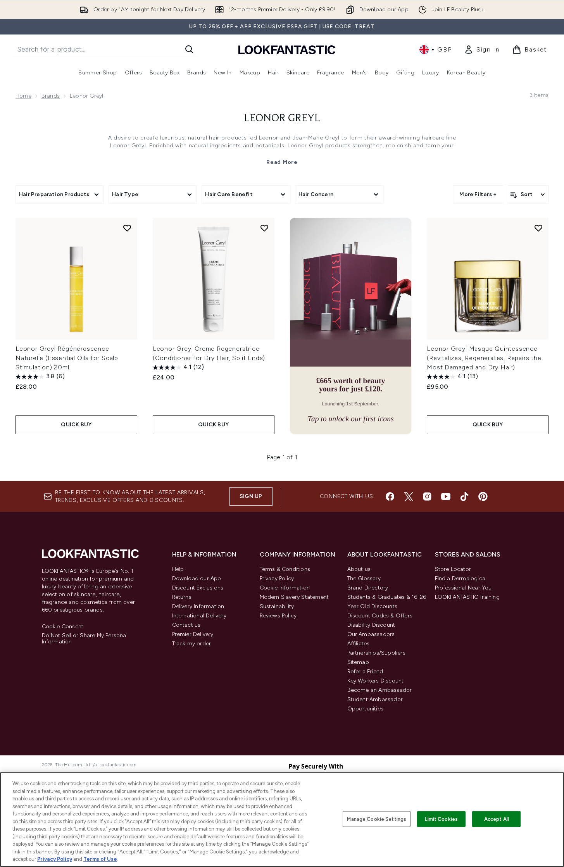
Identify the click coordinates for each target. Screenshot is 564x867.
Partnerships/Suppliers (376, 653)
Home (23, 96)
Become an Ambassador (379, 690)
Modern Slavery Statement (294, 597)
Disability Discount (371, 625)
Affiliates (358, 643)
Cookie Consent (63, 627)
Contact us (186, 625)
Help (178, 569)
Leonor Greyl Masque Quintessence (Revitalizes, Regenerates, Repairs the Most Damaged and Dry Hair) (484, 358)
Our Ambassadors (371, 634)
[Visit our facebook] (390, 496)
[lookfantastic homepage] (286, 49)
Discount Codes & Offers (380, 615)
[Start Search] (189, 49)
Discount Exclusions (198, 587)
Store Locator (453, 569)
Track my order (191, 643)
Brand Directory (367, 587)
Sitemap (358, 662)
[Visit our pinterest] (483, 496)
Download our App (196, 578)
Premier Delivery (193, 634)
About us (359, 569)
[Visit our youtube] (445, 496)
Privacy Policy (277, 578)
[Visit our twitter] (408, 496)
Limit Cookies (441, 819)
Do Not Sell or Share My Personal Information (85, 639)
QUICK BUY (76, 424)
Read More (281, 162)
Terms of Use (100, 859)
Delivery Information (198, 606)
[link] (481, 49)
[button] (351, 326)
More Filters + (478, 194)
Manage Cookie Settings (376, 819)
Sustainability (277, 606)
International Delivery (199, 615)
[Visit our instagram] (427, 496)
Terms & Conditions (285, 569)
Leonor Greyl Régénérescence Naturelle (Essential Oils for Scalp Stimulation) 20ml (67, 358)
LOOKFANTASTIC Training (467, 597)
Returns (181, 597)
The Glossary (364, 578)
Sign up (251, 496)
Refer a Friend (365, 671)
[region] (282, 819)
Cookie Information (285, 587)
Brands (50, 96)
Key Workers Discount (375, 680)
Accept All (496, 819)
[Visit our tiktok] (464, 496)
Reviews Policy (278, 615)
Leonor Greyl (282, 118)
